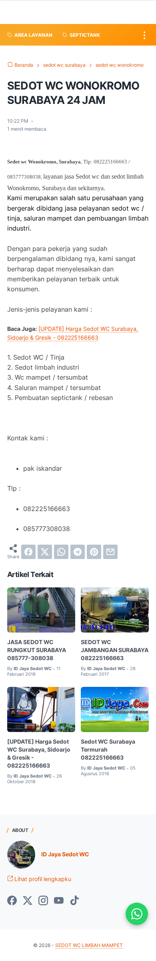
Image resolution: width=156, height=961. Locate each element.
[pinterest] (94, 552)
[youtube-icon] (59, 901)
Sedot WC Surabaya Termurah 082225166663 (108, 749)
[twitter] (45, 552)
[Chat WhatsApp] (137, 914)
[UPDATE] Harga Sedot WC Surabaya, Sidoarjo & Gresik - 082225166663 (38, 753)
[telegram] (77, 552)
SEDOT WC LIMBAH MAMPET (89, 945)
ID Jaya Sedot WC (65, 854)
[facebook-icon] (12, 901)
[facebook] (28, 552)
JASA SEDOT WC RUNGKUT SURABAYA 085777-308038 (36, 650)
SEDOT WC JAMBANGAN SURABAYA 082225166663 (114, 650)
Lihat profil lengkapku (42, 878)
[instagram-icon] (43, 901)
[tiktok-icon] (74, 901)
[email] (110, 552)
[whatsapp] (61, 552)
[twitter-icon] (27, 901)
